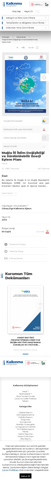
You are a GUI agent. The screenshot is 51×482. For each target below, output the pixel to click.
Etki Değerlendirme (25, 415)
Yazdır (31, 47)
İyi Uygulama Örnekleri (25, 427)
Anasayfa (5, 37)
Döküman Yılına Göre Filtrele (20, 27)
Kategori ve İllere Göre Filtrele (20, 18)
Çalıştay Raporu (25, 412)
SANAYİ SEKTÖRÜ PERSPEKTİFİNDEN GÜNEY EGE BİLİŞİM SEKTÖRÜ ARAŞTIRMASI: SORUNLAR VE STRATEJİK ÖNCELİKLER (25, 342)
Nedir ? (25, 391)
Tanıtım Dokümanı (25, 436)
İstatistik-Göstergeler (25, 424)
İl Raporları (25, 419)
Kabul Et (25, 476)
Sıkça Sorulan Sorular (25, 396)
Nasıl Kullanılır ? (25, 394)
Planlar (25, 431)
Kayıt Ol (28, 11)
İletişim (25, 401)
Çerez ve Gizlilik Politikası (25, 398)
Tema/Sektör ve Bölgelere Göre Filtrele (25, 23)
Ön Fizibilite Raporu (25, 429)
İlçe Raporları (25, 422)
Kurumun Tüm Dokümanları (18, 276)
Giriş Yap (16, 11)
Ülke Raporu (25, 439)
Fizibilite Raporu (26, 417)
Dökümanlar (21, 37)
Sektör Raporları (25, 434)
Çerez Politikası (10, 470)
